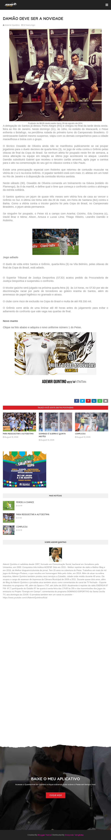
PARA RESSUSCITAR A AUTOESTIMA (18, 433)
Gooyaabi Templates (74, 835)
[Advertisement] (24, 622)
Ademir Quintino (12, 25)
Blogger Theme (44, 835)
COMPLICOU (80, 433)
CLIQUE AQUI (55, 795)
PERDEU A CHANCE (25, 502)
